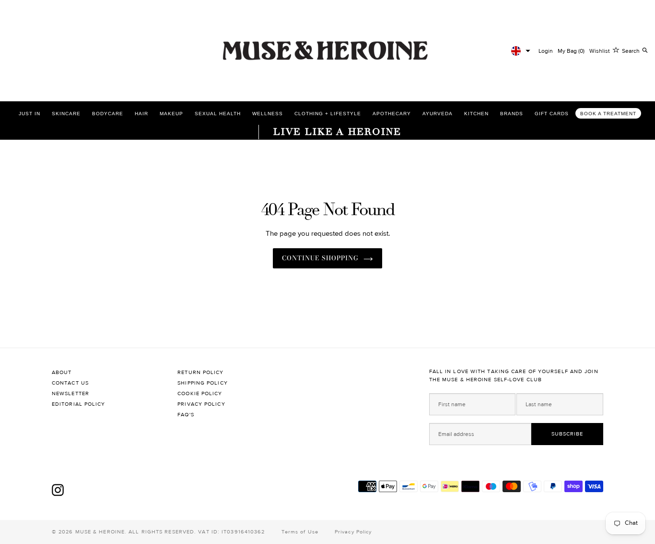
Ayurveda (437, 113)
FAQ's (185, 414)
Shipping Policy (202, 383)
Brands (511, 113)
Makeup (171, 113)
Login (545, 51)
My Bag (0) (571, 51)
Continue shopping (320, 258)
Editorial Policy (78, 404)
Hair (141, 113)
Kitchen (476, 113)
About (62, 372)
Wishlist (599, 51)
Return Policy (200, 372)
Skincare (66, 113)
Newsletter (70, 393)
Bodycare (107, 113)
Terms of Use (299, 531)
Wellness (267, 113)
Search (631, 51)
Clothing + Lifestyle (327, 113)
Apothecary (392, 113)
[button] (520, 51)
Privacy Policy (201, 404)
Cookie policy (199, 393)
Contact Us (70, 383)
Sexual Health (218, 113)
